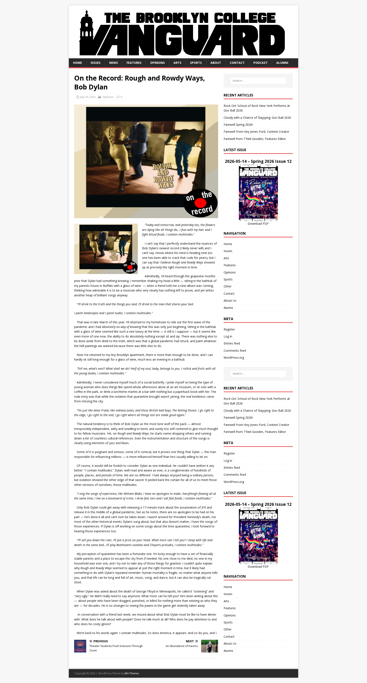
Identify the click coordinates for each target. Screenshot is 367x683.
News (113, 63)
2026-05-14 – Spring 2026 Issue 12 (258, 161)
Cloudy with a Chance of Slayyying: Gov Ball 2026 (257, 118)
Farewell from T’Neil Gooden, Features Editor (255, 139)
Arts (177, 63)
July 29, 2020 (87, 97)
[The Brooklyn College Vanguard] (183, 56)
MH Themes (132, 673)
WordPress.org (234, 357)
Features (134, 63)
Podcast (260, 63)
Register (229, 329)
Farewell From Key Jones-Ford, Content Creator (256, 132)
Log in (228, 336)
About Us (230, 300)
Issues (95, 63)
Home (77, 63)
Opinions (157, 63)
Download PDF (258, 224)
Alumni (282, 63)
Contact (237, 63)
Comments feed (235, 350)
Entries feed (232, 343)
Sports (196, 63)
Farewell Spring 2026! (238, 125)
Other (227, 286)
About (215, 63)
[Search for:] (258, 80)
